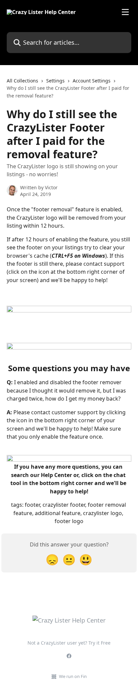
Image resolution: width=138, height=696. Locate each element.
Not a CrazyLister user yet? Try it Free (69, 643)
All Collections (22, 80)
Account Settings (92, 80)
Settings (55, 80)
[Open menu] (125, 12)
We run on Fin (73, 676)
